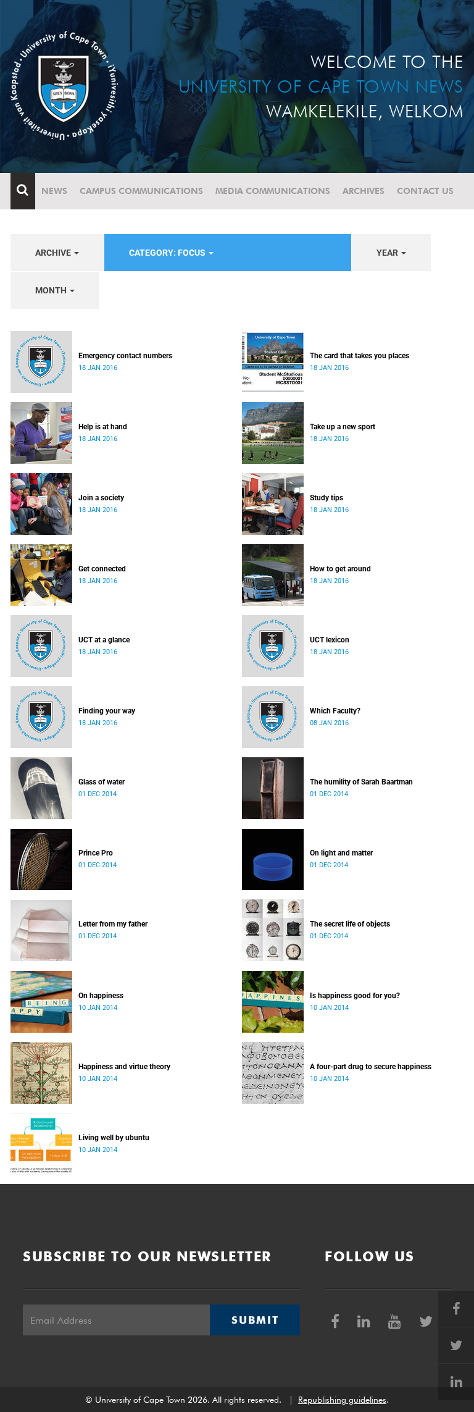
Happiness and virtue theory (124, 1066)
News (54, 191)
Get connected (102, 569)
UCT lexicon (329, 640)
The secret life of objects (350, 924)
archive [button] (54, 253)
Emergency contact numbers (125, 355)
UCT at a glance (104, 640)
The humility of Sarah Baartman (361, 782)
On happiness (100, 995)
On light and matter (341, 853)
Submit (254, 1320)
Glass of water (101, 782)
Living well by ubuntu (113, 1137)
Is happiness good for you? (355, 995)
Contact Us (425, 191)
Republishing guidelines (342, 1400)
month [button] (52, 290)
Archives (364, 191)
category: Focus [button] (168, 253)
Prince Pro (95, 853)
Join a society (101, 498)
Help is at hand (102, 426)
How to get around (340, 569)
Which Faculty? (335, 711)
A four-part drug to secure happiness (370, 1066)
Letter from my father (113, 924)
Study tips (326, 498)
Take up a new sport (342, 426)
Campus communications (141, 191)
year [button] (388, 253)
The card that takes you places (359, 355)
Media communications (272, 191)
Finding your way (106, 711)
